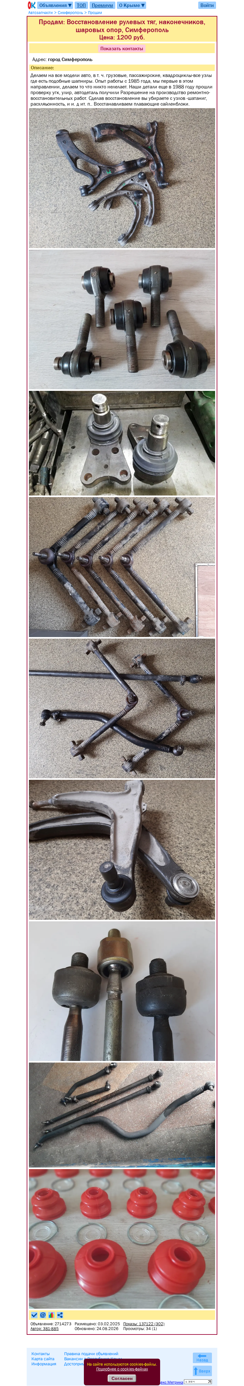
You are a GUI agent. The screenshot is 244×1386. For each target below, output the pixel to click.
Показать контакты (121, 48)
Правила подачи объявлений (91, 1353)
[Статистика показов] (51, 1315)
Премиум (102, 5)
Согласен (122, 1378)
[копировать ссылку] (60, 1315)
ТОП (81, 5)
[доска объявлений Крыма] (31, 5)
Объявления (55, 5)
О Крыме (132, 5)
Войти (207, 5)
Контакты (40, 1353)
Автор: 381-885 (44, 1328)
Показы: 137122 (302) (144, 1323)
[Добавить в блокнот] (34, 1315)
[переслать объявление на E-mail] (43, 1315)
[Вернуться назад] (202, 1358)
